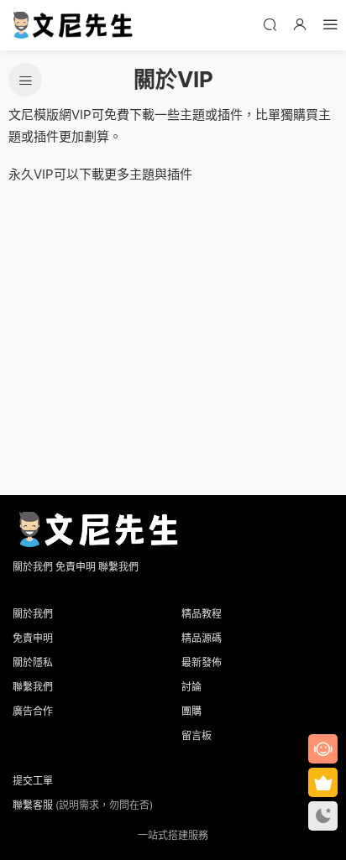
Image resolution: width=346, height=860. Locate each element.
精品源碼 (201, 638)
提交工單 (33, 780)
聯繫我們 (118, 566)
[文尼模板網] (71, 25)
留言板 (196, 735)
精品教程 (201, 613)
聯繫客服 (33, 805)
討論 (191, 686)
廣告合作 (33, 711)
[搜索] (269, 24)
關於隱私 (33, 662)
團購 (191, 711)
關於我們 (33, 566)
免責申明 (75, 566)
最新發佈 (201, 662)
